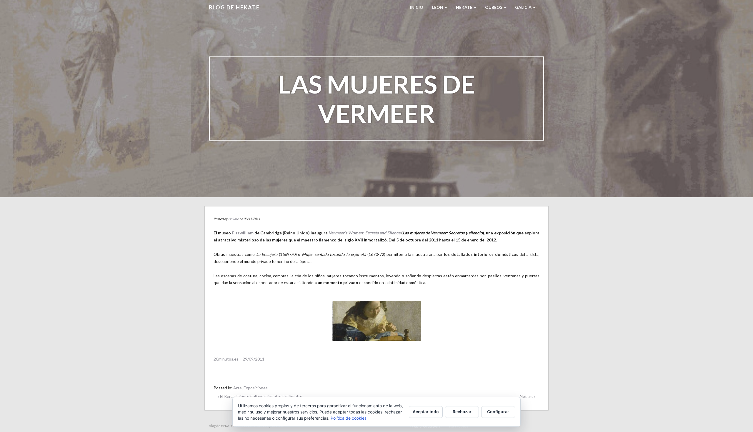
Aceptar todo (426, 411)
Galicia (523, 7)
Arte (237, 387)
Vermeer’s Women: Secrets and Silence (364, 232)
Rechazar (462, 411)
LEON (438, 7)
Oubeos (494, 7)
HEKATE (464, 7)
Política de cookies (348, 418)
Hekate (233, 219)
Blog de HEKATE (234, 7)
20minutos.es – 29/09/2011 (239, 358)
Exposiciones (256, 387)
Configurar (498, 411)
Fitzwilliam (243, 232)
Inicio (416, 7)
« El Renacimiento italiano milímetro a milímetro (259, 396)
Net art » (528, 396)
